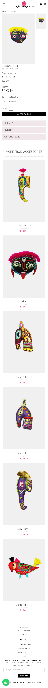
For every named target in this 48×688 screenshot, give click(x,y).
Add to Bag (25, 114)
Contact (24, 635)
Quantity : (5, 109)
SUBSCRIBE (24, 675)
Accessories (12, 11)
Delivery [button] (8, 130)
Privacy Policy (24, 648)
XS (4, 102)
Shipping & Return (24, 645)
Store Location (24, 631)
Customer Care (11, 137)
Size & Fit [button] (8, 123)
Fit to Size (12, 102)
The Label (24, 627)
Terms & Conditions (24, 652)
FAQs (24, 656)
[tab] (24, 123)
